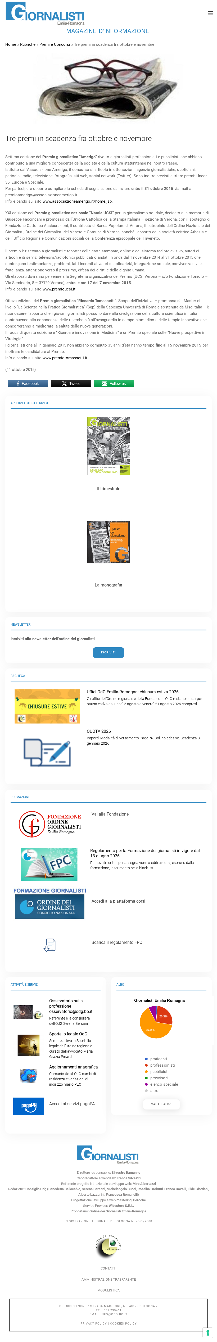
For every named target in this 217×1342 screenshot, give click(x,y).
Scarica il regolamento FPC (117, 942)
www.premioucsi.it (59, 289)
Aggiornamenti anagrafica (73, 1075)
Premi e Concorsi (54, 44)
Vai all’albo (161, 1104)
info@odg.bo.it (114, 1314)
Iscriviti (108, 652)
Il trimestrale (108, 488)
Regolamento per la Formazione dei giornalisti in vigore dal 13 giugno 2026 (145, 859)
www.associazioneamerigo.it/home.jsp (77, 201)
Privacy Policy (93, 1323)
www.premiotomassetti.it (65, 358)
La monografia (108, 585)
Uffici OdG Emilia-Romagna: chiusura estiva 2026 (144, 697)
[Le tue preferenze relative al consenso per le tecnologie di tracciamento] (208, 1333)
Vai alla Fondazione (110, 814)
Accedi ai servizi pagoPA (72, 1103)
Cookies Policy (123, 1323)
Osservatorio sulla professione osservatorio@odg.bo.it (70, 1012)
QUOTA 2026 (144, 737)
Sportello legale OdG (71, 1045)
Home (10, 44)
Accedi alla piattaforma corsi (118, 901)
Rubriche (27, 44)
